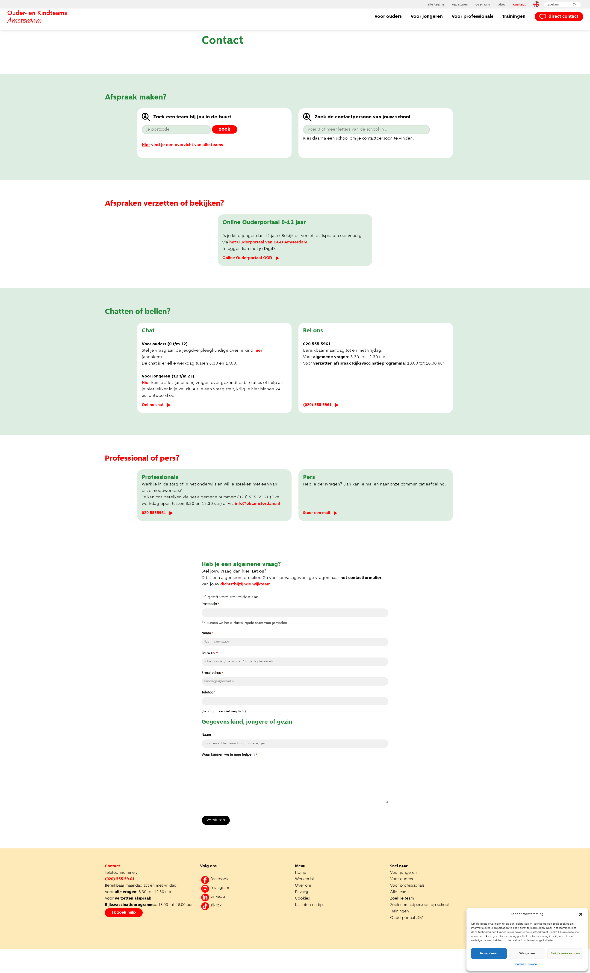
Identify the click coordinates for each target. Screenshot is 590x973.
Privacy (532, 964)
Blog (501, 4)
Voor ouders (388, 16)
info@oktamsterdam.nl (257, 504)
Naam (207, 633)
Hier (146, 383)
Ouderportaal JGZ (406, 918)
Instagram (219, 888)
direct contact (563, 16)
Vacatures (460, 4)
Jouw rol (210, 653)
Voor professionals (472, 16)
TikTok (215, 905)
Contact (519, 4)
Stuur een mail (316, 513)
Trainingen (513, 16)
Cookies (520, 964)
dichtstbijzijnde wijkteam (245, 584)
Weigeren (527, 953)
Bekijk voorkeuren (565, 953)
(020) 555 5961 (317, 405)
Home (300, 873)
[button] (580, 914)
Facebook (219, 879)
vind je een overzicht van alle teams (182, 145)
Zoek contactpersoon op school (420, 905)
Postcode (210, 604)
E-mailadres (212, 673)
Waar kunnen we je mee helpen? (229, 755)
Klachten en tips (310, 905)
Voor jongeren (427, 16)
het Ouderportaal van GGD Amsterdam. (269, 242)
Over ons (482, 4)
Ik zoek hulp (124, 913)
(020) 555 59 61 (120, 879)
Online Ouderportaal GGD (247, 258)
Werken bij (305, 879)
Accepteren (489, 953)
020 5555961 (154, 513)
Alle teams (436, 4)
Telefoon (208, 692)
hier (258, 350)
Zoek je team (402, 899)
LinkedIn (218, 897)
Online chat (153, 405)
